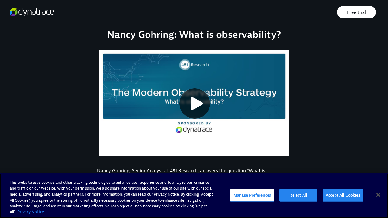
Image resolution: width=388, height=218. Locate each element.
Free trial (356, 12)
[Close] (378, 195)
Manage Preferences (252, 195)
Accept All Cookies (343, 195)
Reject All (298, 195)
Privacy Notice (30, 211)
